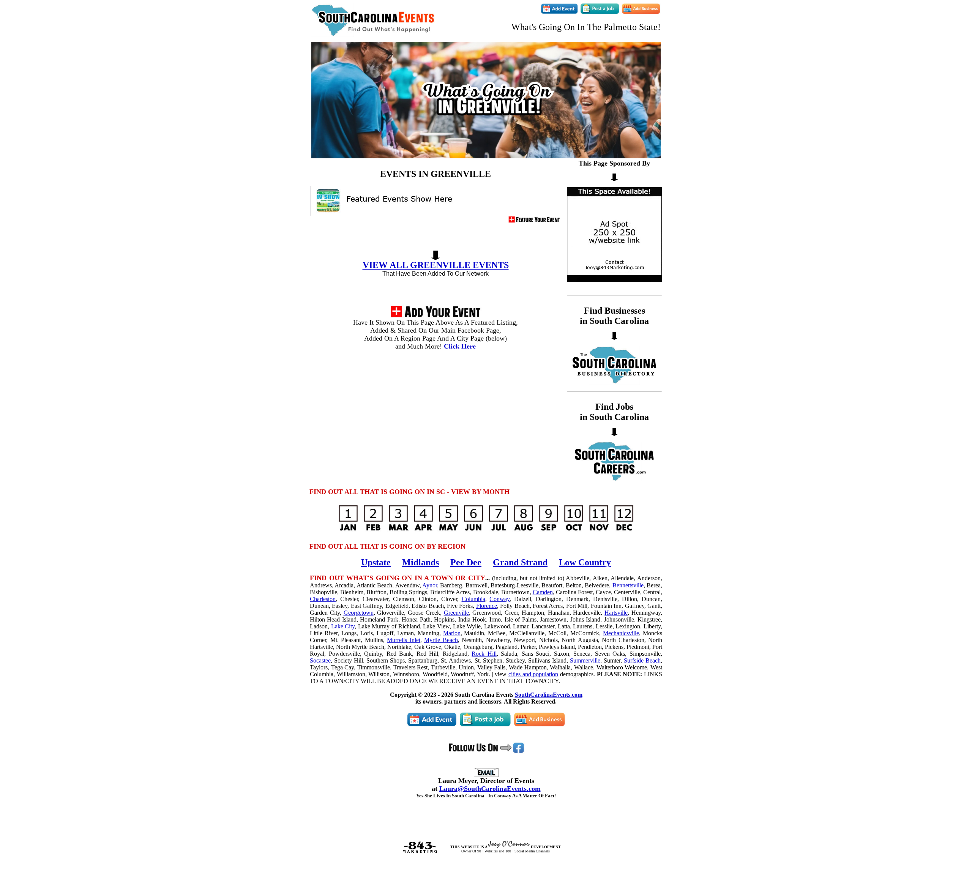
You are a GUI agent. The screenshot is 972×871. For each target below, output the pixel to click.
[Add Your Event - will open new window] (435, 316)
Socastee (320, 660)
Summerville (585, 660)
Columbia (473, 599)
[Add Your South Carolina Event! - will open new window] (559, 12)
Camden (543, 592)
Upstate (376, 562)
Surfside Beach (642, 660)
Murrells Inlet (403, 640)
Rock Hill (484, 653)
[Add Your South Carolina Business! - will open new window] (641, 12)
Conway (499, 599)
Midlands (420, 562)
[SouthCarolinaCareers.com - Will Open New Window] (614, 479)
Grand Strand (520, 562)
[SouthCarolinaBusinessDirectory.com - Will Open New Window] (614, 383)
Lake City (343, 626)
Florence (486, 606)
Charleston (323, 599)
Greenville (456, 612)
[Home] (373, 35)
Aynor (429, 585)
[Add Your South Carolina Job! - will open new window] (599, 12)
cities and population (533, 674)
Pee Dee (465, 562)
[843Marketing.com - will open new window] (420, 852)
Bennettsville (628, 585)
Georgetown (359, 612)
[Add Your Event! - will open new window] (534, 221)
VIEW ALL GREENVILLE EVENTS (436, 265)
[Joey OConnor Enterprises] (509, 847)
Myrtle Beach (441, 640)
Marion (452, 633)
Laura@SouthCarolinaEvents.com (490, 788)
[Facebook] (486, 752)
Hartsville (616, 612)
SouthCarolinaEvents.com (548, 694)
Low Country (585, 562)
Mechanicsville (621, 633)
